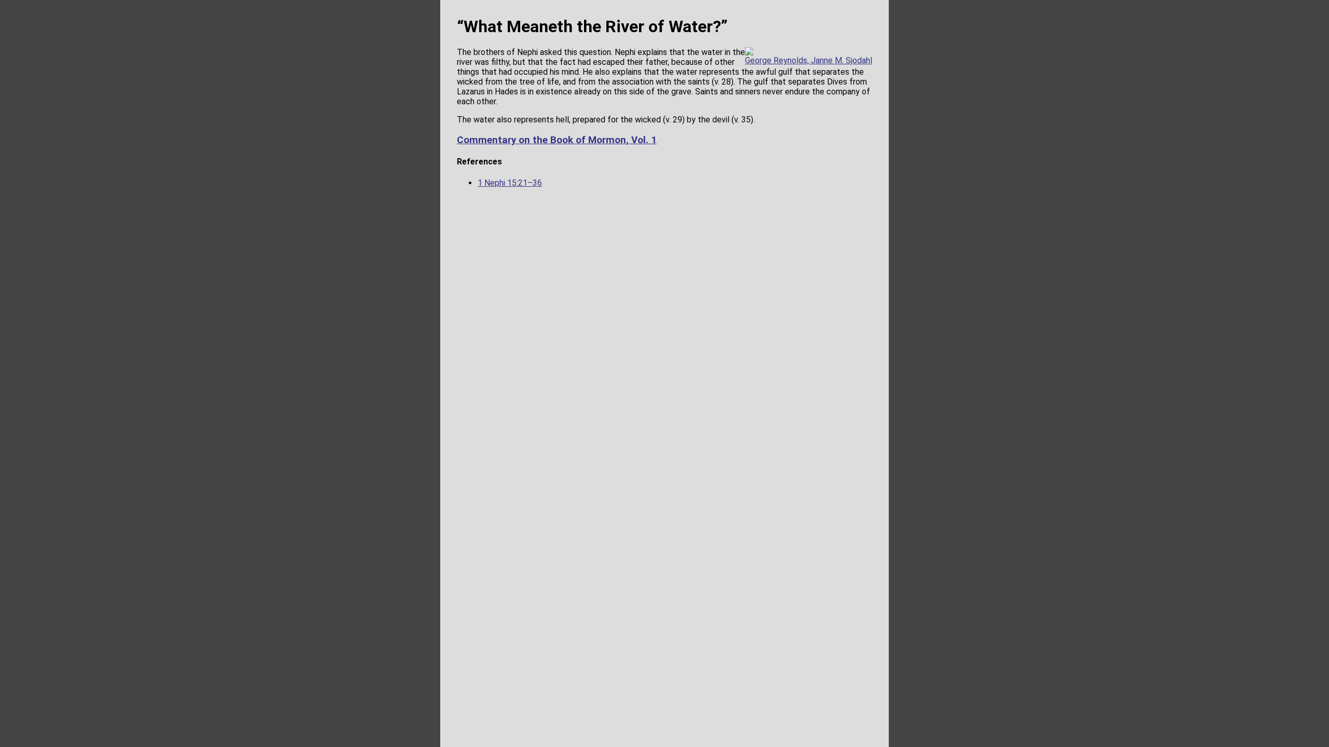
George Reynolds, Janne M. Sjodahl (808, 60)
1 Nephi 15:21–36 (510, 183)
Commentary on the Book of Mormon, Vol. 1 (557, 140)
